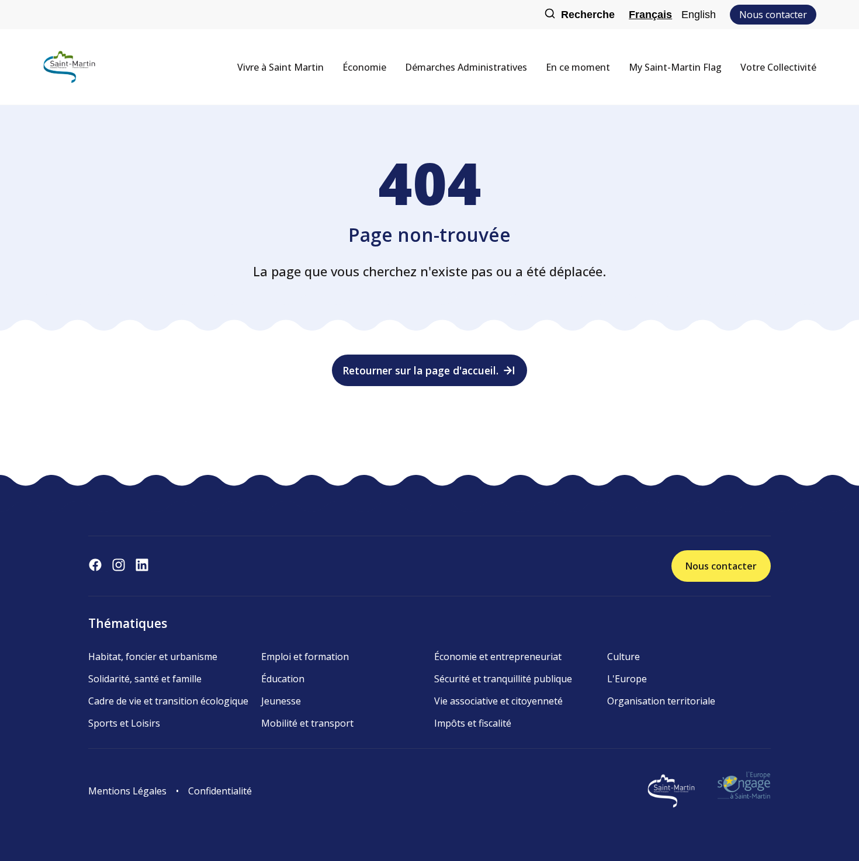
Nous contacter (773, 14)
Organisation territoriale (661, 701)
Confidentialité (220, 790)
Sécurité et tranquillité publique (503, 678)
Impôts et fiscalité (472, 723)
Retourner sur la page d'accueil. (420, 370)
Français (650, 14)
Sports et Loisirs (124, 723)
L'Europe (627, 678)
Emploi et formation (305, 656)
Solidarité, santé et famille (145, 678)
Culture (623, 656)
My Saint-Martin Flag (675, 67)
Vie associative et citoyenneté (498, 701)
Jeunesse (281, 701)
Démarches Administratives (466, 67)
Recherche (588, 14)
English (698, 14)
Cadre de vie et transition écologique (168, 701)
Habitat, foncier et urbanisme (152, 656)
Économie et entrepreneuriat (498, 656)
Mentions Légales (127, 790)
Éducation (282, 678)
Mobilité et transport (307, 723)
